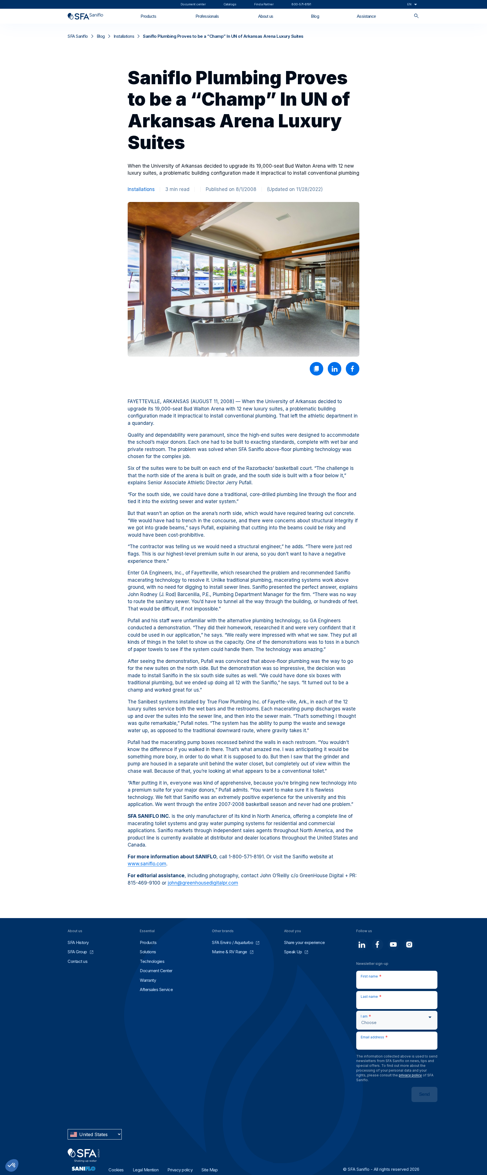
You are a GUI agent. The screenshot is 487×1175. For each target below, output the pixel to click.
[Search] (416, 16)
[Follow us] (362, 944)
